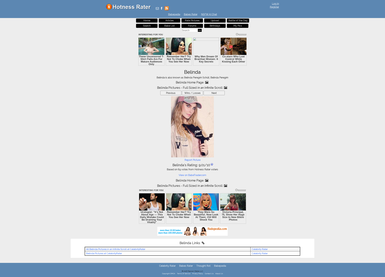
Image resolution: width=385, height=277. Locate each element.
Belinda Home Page (190, 82)
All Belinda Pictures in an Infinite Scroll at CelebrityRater (115, 249)
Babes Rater (190, 14)
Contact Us (209, 273)
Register (274, 7)
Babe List (169, 25)
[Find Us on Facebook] (161, 8)
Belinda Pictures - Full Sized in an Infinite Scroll (190, 87)
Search (147, 25)
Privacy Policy (197, 273)
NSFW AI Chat (209, 14)
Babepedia (174, 14)
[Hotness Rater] (129, 9)
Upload (215, 20)
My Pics (237, 25)
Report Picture (192, 160)
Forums (192, 25)
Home (146, 20)
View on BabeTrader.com (192, 175)
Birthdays (215, 25)
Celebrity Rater (260, 249)
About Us (219, 273)
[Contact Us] (157, 8)
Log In (275, 3)
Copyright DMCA (168, 273)
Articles (169, 20)
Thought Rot (203, 265)
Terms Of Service (183, 273)
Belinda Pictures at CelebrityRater (104, 253)
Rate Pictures (192, 20)
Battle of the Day (238, 20)
